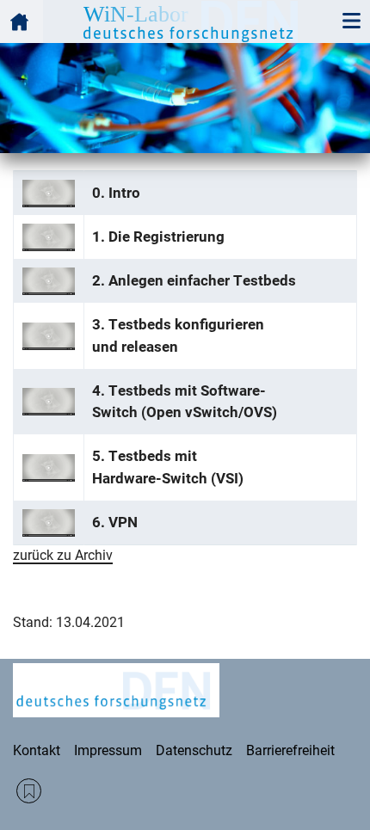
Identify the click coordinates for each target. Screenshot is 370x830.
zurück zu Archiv (63, 555)
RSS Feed (28, 790)
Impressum (108, 750)
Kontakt (36, 750)
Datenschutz (194, 750)
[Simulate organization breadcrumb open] (21, 21)
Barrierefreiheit (290, 750)
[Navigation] (351, 21)
